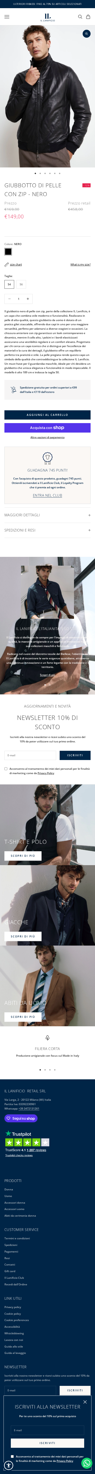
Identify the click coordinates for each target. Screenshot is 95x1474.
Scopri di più (47, 675)
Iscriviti (47, 1443)
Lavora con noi (13, 1340)
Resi (7, 1258)
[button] (8, 1465)
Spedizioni (10, 1245)
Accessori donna (14, 1202)
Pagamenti (11, 1251)
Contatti (9, 1264)
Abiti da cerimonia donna (20, 1215)
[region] (47, 1048)
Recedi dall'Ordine (15, 1284)
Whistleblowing (14, 1333)
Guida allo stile (13, 1346)
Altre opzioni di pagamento (47, 437)
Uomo (8, 1196)
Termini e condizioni (17, 1238)
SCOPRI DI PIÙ (23, 856)
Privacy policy (12, 1307)
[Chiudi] (85, 1402)
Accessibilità (12, 1327)
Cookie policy (12, 1314)
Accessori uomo (14, 1209)
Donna (8, 1189)
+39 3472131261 (29, 1108)
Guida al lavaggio (15, 1353)
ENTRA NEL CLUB (47, 495)
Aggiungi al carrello (47, 415)
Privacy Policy (65, 1461)
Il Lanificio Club (14, 1278)
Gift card (9, 1271)
